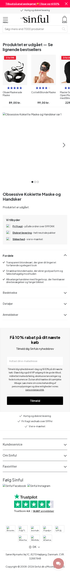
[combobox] (32, 29)
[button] (66, 3)
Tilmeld (35, 400)
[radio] (8, 88)
